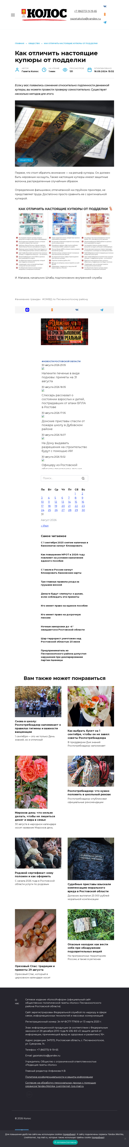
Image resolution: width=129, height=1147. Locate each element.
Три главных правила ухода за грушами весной (60, 583)
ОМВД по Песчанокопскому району (66, 299)
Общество (25, 160)
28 (69, 510)
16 (83, 501)
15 (76, 501)
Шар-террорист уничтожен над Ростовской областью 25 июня (61, 640)
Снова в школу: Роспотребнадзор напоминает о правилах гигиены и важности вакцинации (38, 726)
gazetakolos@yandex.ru (85, 18)
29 (76, 510)
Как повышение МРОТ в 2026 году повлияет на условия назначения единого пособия (63, 557)
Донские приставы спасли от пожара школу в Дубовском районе (63, 425)
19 (56, 506)
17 (42, 506)
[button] (27, 309)
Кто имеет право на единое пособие (64, 605)
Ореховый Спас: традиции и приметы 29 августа (35, 968)
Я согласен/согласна (65, 1142)
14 (69, 501)
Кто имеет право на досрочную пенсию (61, 616)
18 (49, 506)
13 (63, 501)
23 (83, 506)
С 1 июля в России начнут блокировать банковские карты (61, 571)
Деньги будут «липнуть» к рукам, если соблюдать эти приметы (62, 595)
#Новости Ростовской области (61, 361)
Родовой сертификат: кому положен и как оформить (34, 874)
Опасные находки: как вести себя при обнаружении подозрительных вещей (88, 948)
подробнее (69, 1134)
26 (56, 510)
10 (42, 501)
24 (42, 510)
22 (76, 506)
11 (49, 501)
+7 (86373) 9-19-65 (85, 11)
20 (63, 506)
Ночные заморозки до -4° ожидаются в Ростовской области (63, 628)
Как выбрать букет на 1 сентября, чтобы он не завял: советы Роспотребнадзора (89, 734)
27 (63, 510)
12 (56, 501)
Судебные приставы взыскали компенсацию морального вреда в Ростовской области (89, 888)
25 (49, 510)
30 (83, 510)
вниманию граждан (28, 299)
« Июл (45, 525)
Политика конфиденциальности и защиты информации (59, 1076)
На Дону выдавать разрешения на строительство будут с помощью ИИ (64, 447)
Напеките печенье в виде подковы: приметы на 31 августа (61, 377)
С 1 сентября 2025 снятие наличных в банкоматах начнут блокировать (64, 544)
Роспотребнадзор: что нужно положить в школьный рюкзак (89, 792)
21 (69, 506)
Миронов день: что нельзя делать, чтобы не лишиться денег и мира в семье (35, 816)
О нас (17, 1002)
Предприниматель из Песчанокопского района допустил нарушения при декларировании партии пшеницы (63, 655)
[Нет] (125, 1138)
